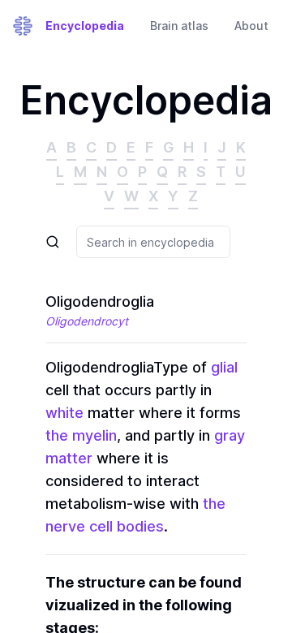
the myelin (81, 435)
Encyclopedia (84, 25)
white (64, 412)
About (251, 25)
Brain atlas (179, 25)
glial (224, 367)
